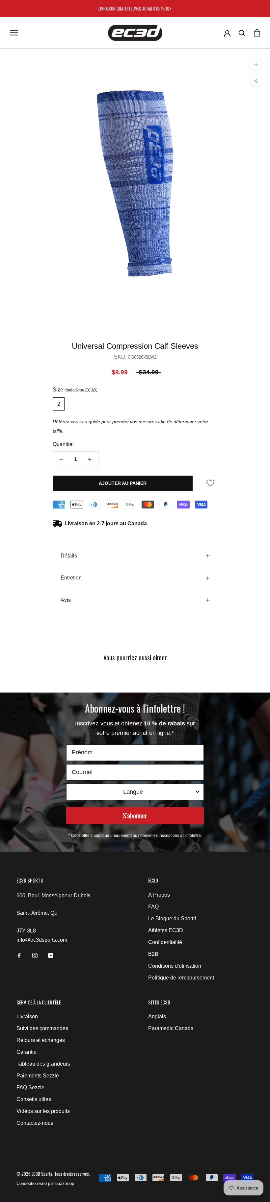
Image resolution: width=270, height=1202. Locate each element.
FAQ (153, 906)
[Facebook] (19, 955)
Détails (69, 555)
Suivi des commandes (42, 1028)
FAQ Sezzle (30, 1087)
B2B (153, 954)
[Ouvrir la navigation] (14, 32)
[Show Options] (197, 792)
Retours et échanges (40, 1040)
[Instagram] (35, 955)
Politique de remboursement (181, 977)
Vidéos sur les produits (43, 1111)
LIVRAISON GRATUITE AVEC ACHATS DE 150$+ (135, 8)
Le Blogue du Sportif (172, 918)
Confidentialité (165, 942)
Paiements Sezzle (37, 1075)
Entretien (71, 577)
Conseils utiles (33, 1099)
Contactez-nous (34, 1123)
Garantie (26, 1052)
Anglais (157, 1016)
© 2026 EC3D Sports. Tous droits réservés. (53, 1173)
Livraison (27, 1016)
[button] (210, 485)
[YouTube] (50, 955)
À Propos (159, 895)
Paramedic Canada (171, 1028)
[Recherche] (242, 32)
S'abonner (135, 815)
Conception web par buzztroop (45, 1183)
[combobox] (133, 792)
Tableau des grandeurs (43, 1064)
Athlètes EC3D (165, 930)
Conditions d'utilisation (174, 966)
